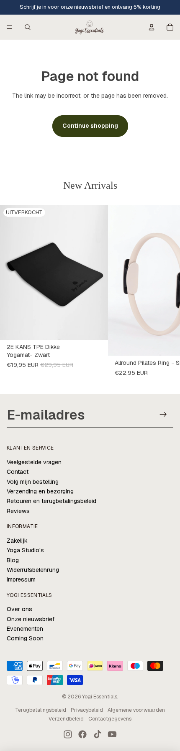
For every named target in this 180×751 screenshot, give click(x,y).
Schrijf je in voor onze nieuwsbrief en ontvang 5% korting (90, 6)
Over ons (19, 609)
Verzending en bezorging (40, 491)
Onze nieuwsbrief (30, 619)
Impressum (21, 579)
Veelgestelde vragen (34, 462)
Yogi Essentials (99, 696)
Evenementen (25, 628)
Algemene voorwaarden (136, 710)
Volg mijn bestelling (33, 481)
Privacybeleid (87, 710)
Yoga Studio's (25, 550)
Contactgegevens (109, 719)
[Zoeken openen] (27, 27)
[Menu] (9, 27)
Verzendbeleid (66, 719)
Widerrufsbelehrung (33, 570)
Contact (17, 471)
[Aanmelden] (163, 414)
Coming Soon (25, 638)
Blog (13, 560)
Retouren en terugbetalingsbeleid (51, 501)
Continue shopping (90, 125)
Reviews (18, 511)
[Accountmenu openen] (151, 27)
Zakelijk (17, 540)
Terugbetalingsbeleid (40, 710)
